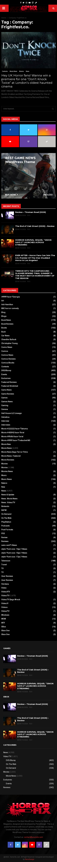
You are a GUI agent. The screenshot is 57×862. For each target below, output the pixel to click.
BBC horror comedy (10, 308)
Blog (3, 312)
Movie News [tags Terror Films (14, 452)
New (3, 487)
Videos (4, 607)
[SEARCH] (53, 108)
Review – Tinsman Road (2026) (30, 212)
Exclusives (6, 378)
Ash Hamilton (7, 304)
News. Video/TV (8, 502)
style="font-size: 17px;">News (14, 557)
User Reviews (7, 576)
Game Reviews (7, 394)
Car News (5, 336)
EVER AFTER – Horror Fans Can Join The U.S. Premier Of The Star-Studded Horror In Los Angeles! (35, 257)
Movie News (13, 71)
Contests (5, 71)
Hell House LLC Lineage (11, 413)
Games (4, 398)
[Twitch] (33, 2)
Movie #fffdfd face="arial (12, 436)
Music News (6, 479)
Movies (21, 71)
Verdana (5, 584)
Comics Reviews (8, 359)
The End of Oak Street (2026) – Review (34, 226)
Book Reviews (7, 324)
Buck (3, 332)
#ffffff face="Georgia (10, 297)
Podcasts (5, 526)
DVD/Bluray (6, 370)
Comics (4, 351)
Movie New (6, 444)
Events (4, 374)
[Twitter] (23, 2)
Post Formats (7, 530)
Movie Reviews (7, 460)
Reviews (4, 541)
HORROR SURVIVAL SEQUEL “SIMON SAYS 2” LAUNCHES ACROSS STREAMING (33, 242)
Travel (4, 564)
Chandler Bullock (8, 339)
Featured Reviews (9, 382)
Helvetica (5, 417)
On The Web (6, 518)
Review (4, 537)
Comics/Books (7, 363)
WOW (3, 619)
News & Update (7, 495)
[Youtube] (29, 2)
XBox (3, 627)
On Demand (6, 514)
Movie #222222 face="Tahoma (14, 429)
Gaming (4, 405)
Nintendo (5, 506)
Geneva (4, 409)
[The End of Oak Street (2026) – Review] (7, 229)
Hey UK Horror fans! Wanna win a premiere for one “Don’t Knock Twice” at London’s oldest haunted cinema (26, 81)
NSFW (3, 510)
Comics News (7, 355)
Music (4, 475)
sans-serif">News (9, 545)
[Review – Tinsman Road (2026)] (7, 215)
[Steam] (36, 2)
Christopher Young (9, 343)
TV (2, 568)
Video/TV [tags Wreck (10, 599)
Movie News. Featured (11, 456)
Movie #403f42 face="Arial (12, 432)
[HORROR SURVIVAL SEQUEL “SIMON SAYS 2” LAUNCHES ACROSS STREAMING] (7, 243)
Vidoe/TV (5, 611)
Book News (6, 320)
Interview (5, 421)
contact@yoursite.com (33, 837)
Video (3, 588)
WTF (3, 623)
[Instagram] (26, 2)
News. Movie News (9, 499)
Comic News (6, 347)
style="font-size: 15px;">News (14, 553)
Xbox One (5, 630)
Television (5, 561)
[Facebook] (20, 2)
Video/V (4, 603)
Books (4, 328)
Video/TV (5, 595)
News (27, 71)
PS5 (3, 533)
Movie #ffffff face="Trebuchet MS (15, 440)
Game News (6, 390)
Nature (4, 483)
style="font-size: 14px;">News (14, 549)
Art (2, 301)
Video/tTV (5, 592)
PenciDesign (29, 859)
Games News (7, 401)
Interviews (5, 425)
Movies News (7, 471)
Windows (5, 615)
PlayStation (6, 522)
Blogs (3, 316)
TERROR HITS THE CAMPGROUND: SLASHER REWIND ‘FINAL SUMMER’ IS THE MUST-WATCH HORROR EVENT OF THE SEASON (34, 274)
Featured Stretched (9, 386)
